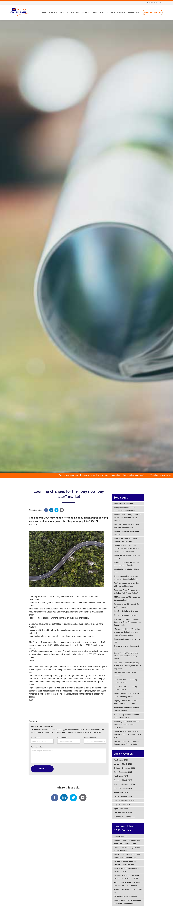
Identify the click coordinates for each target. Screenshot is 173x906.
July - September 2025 (123, 772)
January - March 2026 (123, 764)
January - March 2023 (123, 813)
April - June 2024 (121, 792)
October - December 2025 (124, 768)
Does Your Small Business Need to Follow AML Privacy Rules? (127, 591)
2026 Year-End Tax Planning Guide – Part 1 (125, 681)
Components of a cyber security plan (127, 647)
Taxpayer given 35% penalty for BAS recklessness (126, 605)
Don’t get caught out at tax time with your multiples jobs (126, 525)
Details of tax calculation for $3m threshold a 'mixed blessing (127, 855)
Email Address (63, 737)
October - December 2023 (124, 800)
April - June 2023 (121, 808)
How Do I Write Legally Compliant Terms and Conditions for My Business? (127, 517)
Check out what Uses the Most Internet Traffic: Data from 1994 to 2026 (127, 734)
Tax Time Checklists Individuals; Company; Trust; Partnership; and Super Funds (127, 622)
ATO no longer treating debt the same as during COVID (126, 563)
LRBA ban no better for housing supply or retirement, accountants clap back (127, 666)
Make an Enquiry (152, 12)
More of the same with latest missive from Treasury (125, 539)
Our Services (67, 12)
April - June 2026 (121, 760)
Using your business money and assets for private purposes (127, 841)
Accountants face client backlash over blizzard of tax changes (127, 883)
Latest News (98, 12)
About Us (53, 12)
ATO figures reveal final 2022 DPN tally (128, 890)
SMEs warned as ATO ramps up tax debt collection (127, 598)
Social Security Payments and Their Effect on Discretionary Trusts (126, 656)
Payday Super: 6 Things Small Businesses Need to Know (126, 702)
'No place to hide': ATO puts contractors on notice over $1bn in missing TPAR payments (127, 548)
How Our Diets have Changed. (126, 611)
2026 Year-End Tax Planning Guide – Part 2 (125, 688)
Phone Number (90, 737)
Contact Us (133, 12)
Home (43, 12)
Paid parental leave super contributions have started (124, 508)
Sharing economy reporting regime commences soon (125, 862)
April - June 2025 (121, 776)
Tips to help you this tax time (125, 615)
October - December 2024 (124, 784)
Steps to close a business (124, 503)
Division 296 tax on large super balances (126, 532)
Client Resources (116, 12)
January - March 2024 (123, 796)
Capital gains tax (120, 836)
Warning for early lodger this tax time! (127, 570)
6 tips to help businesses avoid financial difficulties (126, 716)
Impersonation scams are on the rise (127, 640)
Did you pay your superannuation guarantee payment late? (127, 901)
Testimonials (82, 12)
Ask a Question (37, 747)
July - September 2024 (123, 788)
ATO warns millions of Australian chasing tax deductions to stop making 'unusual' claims (127, 632)
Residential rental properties (125, 896)
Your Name (35, 737)
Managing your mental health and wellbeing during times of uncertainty (127, 724)
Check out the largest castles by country (127, 556)
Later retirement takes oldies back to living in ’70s (127, 869)
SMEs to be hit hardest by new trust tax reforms (126, 709)
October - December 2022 (124, 817)
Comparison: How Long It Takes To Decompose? (127, 848)
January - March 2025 (123, 780)
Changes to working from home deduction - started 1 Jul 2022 (126, 876)
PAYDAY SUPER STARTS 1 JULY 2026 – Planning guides (127, 695)
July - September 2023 (123, 804)
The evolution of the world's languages (125, 674)
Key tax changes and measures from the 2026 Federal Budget (126, 742)
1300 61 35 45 (152, 2)
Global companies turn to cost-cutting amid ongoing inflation (126, 577)
